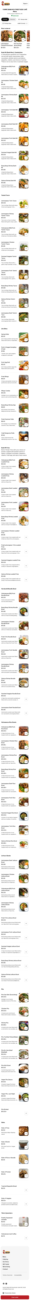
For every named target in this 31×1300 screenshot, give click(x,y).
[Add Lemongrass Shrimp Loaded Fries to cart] (26, 480)
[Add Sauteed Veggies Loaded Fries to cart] (26, 565)
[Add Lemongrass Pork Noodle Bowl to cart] (26, 656)
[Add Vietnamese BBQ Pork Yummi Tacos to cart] (26, 234)
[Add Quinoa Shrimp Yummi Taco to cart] (26, 305)
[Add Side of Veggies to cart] (26, 1204)
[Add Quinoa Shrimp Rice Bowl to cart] (26, 846)
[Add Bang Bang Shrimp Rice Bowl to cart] (26, 776)
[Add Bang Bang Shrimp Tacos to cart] (26, 291)
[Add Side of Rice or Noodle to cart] (26, 1161)
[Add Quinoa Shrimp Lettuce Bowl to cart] (26, 980)
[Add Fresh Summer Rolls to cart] (26, 424)
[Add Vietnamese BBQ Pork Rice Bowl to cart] (26, 733)
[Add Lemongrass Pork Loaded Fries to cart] (26, 509)
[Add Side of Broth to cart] (26, 1147)
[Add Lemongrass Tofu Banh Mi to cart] (26, 115)
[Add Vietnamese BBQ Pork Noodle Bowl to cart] (26, 600)
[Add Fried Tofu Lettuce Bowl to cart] (26, 923)
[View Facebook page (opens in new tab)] (4, 1284)
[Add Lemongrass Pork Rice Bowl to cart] (26, 804)
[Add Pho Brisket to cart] (26, 1113)
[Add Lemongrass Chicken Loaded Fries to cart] (26, 537)
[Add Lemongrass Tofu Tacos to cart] (26, 206)
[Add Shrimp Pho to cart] (26, 1028)
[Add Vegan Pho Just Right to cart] (26, 1099)
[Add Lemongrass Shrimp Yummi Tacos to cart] (26, 220)
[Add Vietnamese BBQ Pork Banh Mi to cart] (26, 73)
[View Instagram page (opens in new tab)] (6, 1284)
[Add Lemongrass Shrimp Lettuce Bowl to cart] (26, 909)
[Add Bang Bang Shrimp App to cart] (26, 410)
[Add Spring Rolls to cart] (26, 339)
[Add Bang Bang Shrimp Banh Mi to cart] (26, 172)
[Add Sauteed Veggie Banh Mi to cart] (26, 158)
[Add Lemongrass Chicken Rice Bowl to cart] (10, 39)
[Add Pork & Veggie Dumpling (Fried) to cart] (26, 353)
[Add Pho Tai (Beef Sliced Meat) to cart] (26, 1042)
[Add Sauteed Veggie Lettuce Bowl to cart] (26, 952)
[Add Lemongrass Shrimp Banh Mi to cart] (26, 101)
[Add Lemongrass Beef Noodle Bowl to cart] (26, 713)
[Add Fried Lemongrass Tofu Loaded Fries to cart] (26, 551)
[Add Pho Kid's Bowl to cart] (26, 1071)
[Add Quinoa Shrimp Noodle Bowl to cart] (26, 685)
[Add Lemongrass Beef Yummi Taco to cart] (26, 319)
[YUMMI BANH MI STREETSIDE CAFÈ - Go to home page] (5, 3)
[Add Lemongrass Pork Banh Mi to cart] (26, 144)
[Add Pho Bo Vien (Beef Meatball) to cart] (26, 1056)
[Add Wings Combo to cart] (26, 396)
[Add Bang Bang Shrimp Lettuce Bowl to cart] (26, 966)
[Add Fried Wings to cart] (26, 382)
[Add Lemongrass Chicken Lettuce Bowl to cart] (26, 881)
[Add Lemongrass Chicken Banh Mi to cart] (26, 87)
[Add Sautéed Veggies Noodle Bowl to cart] (26, 699)
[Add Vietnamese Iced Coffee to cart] (26, 1238)
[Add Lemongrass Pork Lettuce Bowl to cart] (26, 937)
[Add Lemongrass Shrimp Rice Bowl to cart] (26, 761)
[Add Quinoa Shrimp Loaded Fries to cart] (26, 579)
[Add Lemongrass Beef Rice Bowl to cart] (26, 790)
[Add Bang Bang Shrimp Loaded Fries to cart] (26, 523)
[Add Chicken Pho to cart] (26, 1014)
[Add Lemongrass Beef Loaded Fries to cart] (26, 494)
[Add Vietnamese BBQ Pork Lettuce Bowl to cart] (26, 895)
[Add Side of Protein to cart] (26, 1176)
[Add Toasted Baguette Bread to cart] (26, 1190)
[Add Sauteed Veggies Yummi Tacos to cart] (26, 263)
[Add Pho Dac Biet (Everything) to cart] (23, 39)
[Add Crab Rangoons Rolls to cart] (26, 438)
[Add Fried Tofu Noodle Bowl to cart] (26, 642)
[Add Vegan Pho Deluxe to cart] (26, 1085)
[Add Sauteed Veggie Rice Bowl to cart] (26, 818)
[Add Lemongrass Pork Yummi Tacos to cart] (26, 277)
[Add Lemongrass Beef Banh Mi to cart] (26, 129)
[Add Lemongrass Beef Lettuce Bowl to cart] (26, 867)
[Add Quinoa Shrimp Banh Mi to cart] (26, 186)
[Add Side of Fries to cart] (26, 1133)
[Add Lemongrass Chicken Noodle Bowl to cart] (26, 628)
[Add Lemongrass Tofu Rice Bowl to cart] (26, 832)
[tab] (5, 19)
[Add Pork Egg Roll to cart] (26, 368)
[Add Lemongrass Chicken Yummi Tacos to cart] (26, 248)
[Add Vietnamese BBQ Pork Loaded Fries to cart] (26, 466)
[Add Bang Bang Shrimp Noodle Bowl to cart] (26, 614)
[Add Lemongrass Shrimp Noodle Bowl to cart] (26, 670)
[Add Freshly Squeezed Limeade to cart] (26, 1224)
